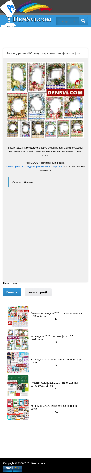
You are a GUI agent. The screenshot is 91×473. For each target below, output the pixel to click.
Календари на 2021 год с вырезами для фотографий (34, 166)
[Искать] (83, 21)
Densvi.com (10, 283)
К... (57, 342)
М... (57, 319)
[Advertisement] (45, 236)
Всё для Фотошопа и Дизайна (26, 13)
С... (57, 388)
